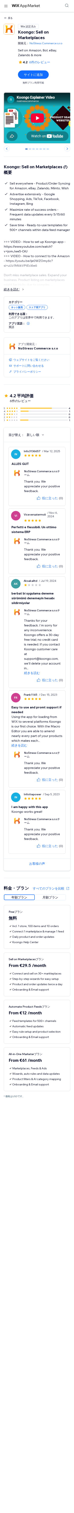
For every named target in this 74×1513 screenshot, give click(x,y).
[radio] (19, 897)
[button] (28, 323)
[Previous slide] (7, 149)
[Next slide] (67, 149)
